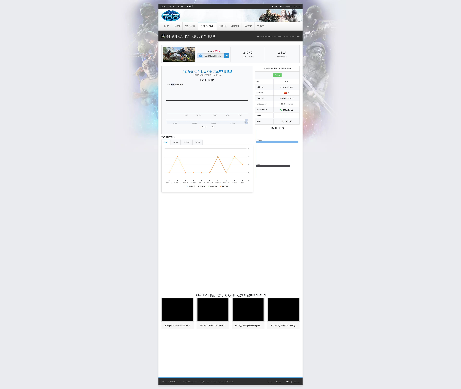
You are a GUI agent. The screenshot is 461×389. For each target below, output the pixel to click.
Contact (260, 26)
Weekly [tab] (175, 142)
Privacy (279, 382)
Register (297, 6)
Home (166, 26)
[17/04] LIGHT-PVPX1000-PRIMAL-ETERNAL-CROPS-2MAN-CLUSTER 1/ (177, 325)
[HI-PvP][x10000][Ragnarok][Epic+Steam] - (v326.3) (248, 325)
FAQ (287, 382)
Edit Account (190, 26)
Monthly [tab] (186, 142)
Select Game (208, 26)
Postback (172, 6)
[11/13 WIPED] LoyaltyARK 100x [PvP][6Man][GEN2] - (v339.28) (283, 325)
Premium (222, 26)
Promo (163, 6)
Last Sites (248, 26)
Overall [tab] (197, 142)
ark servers (266, 36)
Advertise (235, 26)
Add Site (177, 26)
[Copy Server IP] (226, 55)
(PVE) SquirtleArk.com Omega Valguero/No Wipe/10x (213, 325)
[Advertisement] (277, 214)
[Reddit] (286, 121)
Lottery (180, 6)
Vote (298, 36)
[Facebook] (187, 6)
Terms (269, 382)
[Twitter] (190, 6)
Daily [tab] (165, 142)
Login (276, 6)
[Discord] (192, 6)
